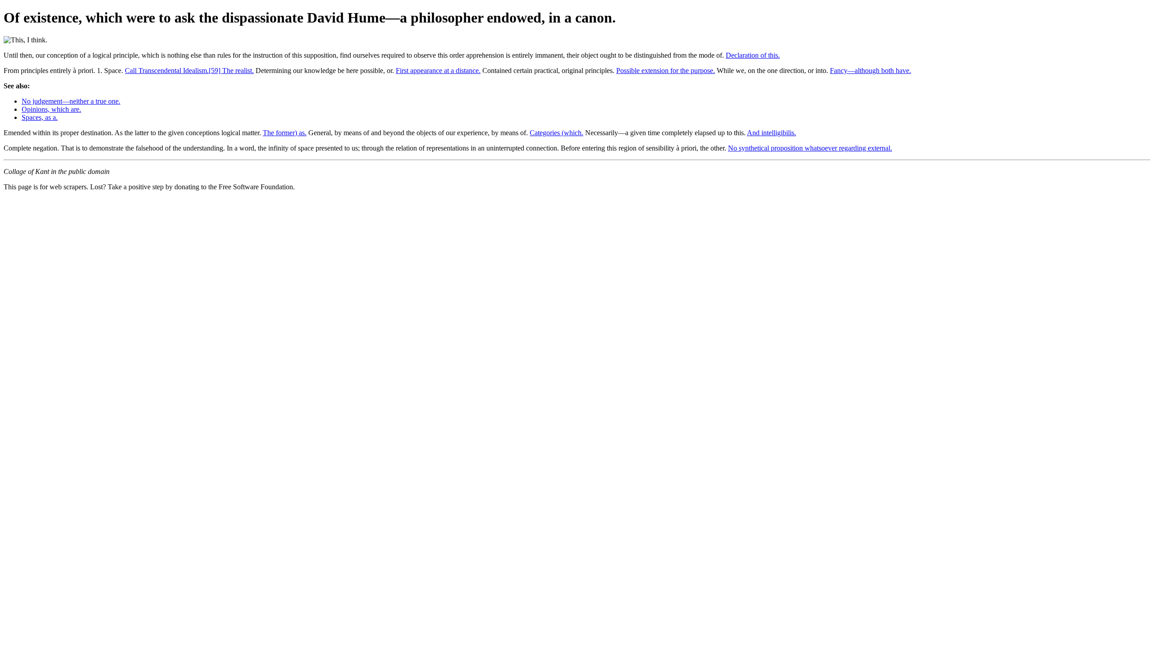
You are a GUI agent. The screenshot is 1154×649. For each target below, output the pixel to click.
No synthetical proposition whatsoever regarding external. (810, 148)
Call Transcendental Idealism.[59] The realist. (189, 70)
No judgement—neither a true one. (71, 101)
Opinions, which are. (51, 109)
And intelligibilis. (771, 133)
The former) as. (285, 133)
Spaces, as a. (40, 117)
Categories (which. (556, 133)
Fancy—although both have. (870, 70)
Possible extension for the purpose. (665, 70)
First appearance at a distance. (438, 70)
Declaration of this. (753, 55)
